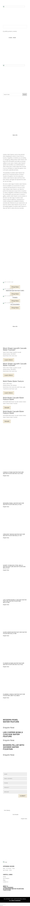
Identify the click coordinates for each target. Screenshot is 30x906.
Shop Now (15, 287)
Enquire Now (6, 475)
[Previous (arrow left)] (0, 905)
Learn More (9, 360)
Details (7, 408)
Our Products (6, 878)
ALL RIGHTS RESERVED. (15, 900)
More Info (15, 135)
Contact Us (5, 882)
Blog (4, 880)
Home (4, 876)
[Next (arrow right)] (2, 905)
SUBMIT (22, 796)
